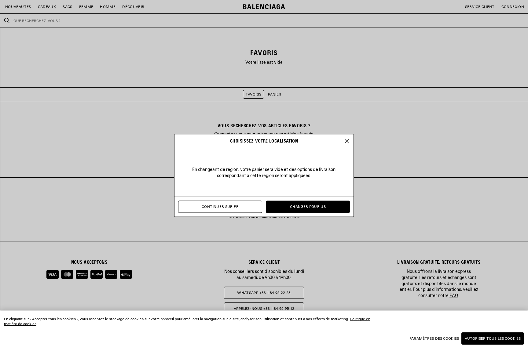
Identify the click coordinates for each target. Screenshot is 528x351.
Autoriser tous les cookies (493, 338)
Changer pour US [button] (308, 206)
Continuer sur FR (220, 206)
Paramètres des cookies (434, 338)
